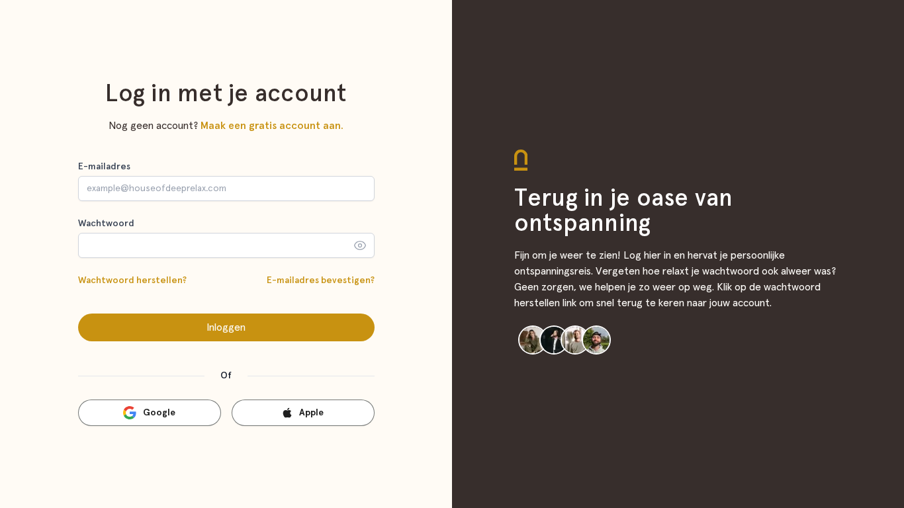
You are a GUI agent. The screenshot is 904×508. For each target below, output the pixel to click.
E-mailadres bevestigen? (321, 280)
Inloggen (226, 327)
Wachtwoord (106, 223)
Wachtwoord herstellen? (132, 280)
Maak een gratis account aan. (272, 125)
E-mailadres (104, 166)
